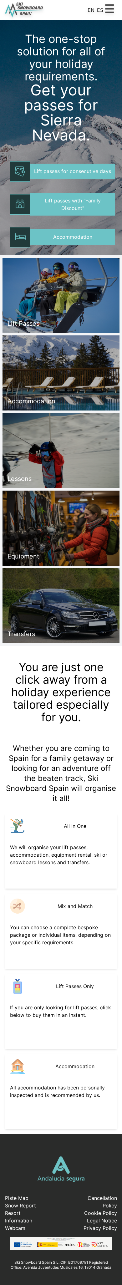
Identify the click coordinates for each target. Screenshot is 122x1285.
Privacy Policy (100, 1228)
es (100, 10)
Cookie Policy (100, 1213)
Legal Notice (102, 1220)
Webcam (15, 1228)
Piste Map (16, 1198)
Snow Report (20, 1205)
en (91, 10)
